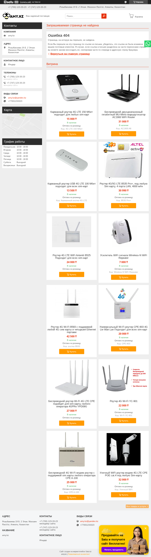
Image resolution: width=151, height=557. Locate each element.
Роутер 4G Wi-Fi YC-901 (123, 401)
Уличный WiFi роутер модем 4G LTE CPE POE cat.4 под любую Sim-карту (123, 474)
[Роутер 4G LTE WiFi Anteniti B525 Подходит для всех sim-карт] (71, 231)
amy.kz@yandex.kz (17, 98)
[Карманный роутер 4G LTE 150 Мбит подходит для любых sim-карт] (71, 88)
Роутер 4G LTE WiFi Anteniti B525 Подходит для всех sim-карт (72, 256)
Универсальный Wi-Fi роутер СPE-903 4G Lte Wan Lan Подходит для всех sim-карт (124, 328)
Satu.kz (88, 552)
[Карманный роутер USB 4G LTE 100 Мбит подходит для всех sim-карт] (71, 160)
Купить (73, 134)
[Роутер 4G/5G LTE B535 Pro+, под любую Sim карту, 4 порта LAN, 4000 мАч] (124, 160)
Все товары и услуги (136, 506)
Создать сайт (25, 2)
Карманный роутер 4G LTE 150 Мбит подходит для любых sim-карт (71, 113)
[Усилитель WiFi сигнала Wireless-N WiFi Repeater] (124, 231)
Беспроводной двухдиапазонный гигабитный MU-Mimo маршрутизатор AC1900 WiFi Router (123, 115)
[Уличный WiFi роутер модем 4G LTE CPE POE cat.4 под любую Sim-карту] (124, 449)
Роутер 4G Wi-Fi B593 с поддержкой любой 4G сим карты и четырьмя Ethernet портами (71, 330)
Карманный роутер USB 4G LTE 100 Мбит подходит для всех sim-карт (72, 185)
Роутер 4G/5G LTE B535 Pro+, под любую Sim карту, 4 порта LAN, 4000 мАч (123, 185)
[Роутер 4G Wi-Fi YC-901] (124, 377)
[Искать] (103, 16)
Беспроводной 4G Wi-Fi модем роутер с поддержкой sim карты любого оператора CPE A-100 (71, 475)
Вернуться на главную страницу (70, 53)
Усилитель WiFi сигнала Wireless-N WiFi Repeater (123, 256)
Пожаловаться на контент (79, 554)
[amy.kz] (13, 16)
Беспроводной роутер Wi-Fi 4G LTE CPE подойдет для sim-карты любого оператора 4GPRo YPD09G (71, 404)
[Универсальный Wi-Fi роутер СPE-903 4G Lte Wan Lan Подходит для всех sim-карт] (124, 303)
